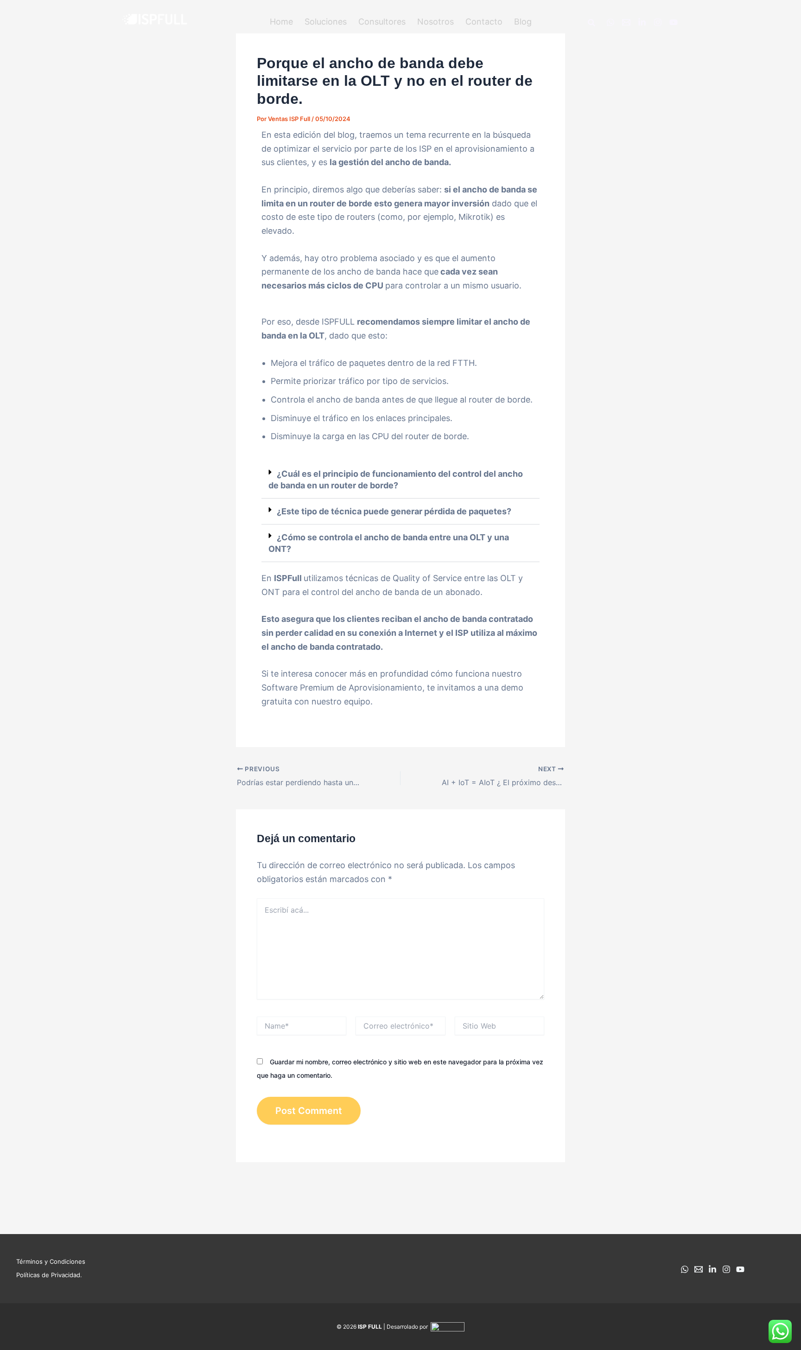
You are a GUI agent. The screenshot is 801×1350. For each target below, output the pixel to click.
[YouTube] (673, 22)
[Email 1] (626, 22)
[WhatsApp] (610, 22)
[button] (325, 22)
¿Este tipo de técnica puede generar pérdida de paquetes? (394, 511)
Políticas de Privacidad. (49, 1275)
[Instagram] (658, 22)
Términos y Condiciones (50, 1261)
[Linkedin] (642, 22)
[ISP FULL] (154, 21)
